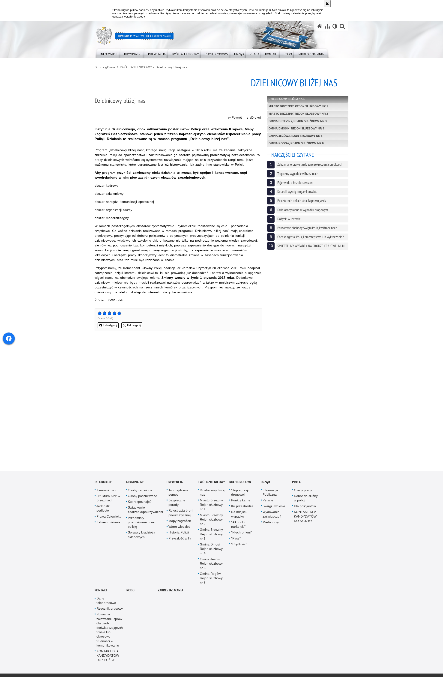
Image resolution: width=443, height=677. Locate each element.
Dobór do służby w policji (306, 499)
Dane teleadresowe (106, 601)
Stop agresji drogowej (239, 493)
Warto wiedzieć (179, 527)
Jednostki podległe (103, 509)
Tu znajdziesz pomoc (178, 493)
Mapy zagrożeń (179, 521)
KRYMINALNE (135, 482)
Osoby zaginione (140, 490)
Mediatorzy (271, 523)
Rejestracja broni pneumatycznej (180, 513)
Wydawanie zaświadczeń (272, 515)
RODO (130, 590)
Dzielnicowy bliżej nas (171, 67)
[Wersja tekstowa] (334, 26)
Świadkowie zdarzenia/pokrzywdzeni (145, 510)
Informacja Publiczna (270, 493)
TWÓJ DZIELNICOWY (135, 67)
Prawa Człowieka (108, 517)
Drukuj (256, 117)
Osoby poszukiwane (142, 496)
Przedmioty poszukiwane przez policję (142, 522)
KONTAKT (101, 590)
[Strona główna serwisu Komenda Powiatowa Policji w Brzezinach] (319, 26)
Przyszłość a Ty (179, 539)
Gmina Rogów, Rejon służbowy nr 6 (296, 143)
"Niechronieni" (241, 533)
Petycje (268, 501)
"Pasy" (236, 539)
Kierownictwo (106, 490)
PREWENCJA (175, 482)
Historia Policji (178, 533)
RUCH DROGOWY (240, 482)
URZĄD (265, 482)
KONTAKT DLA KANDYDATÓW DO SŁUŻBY (305, 517)
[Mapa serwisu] (327, 26)
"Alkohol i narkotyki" (238, 525)
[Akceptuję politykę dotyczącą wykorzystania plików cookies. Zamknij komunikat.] (327, 3)
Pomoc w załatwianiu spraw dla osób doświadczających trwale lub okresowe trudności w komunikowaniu (109, 630)
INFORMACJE (103, 482)
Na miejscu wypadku (239, 515)
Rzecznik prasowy (109, 609)
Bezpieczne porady (176, 503)
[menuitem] (109, 53)
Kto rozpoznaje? (140, 502)
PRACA (296, 482)
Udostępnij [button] (110, 325)
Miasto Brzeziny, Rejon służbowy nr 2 (298, 113)
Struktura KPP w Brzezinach (108, 499)
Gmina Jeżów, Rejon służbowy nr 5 (296, 136)
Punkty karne (240, 501)
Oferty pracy (303, 490)
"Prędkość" (239, 544)
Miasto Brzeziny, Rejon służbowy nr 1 (298, 106)
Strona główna (105, 67)
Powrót (237, 117)
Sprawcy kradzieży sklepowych (141, 535)
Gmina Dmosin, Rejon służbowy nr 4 (296, 128)
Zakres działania (108, 523)
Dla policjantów (305, 507)
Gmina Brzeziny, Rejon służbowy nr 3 (298, 121)
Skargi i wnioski (274, 507)
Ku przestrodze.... (244, 507)
